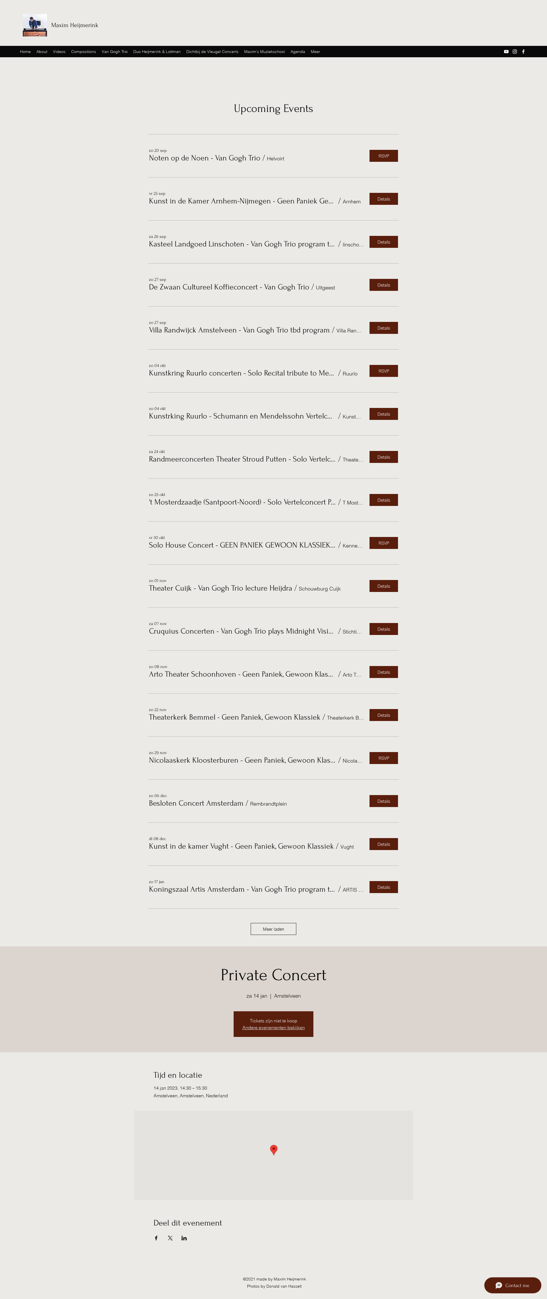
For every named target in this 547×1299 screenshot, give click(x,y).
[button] (204, 158)
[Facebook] (523, 51)
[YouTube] (506, 51)
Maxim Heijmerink (74, 25)
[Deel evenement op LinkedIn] (184, 1238)
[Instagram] (515, 51)
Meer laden (273, 929)
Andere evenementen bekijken (273, 1027)
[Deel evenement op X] (170, 1238)
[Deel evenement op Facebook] (156, 1238)
